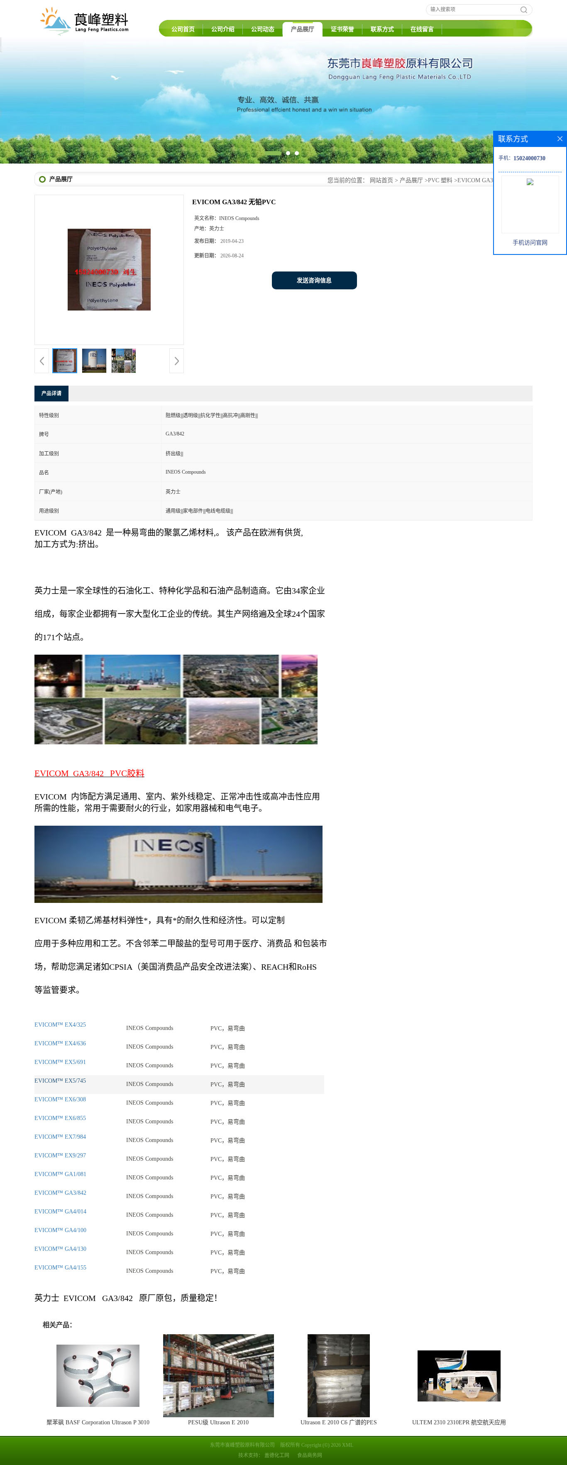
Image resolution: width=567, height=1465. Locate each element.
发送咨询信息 (314, 280)
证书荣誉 (342, 29)
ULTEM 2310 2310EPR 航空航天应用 (459, 1422)
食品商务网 (309, 1455)
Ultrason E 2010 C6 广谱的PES (339, 1422)
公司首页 (183, 29)
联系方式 (382, 29)
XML (347, 1445)
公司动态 (262, 29)
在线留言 (422, 29)
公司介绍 (223, 29)
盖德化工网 (276, 1455)
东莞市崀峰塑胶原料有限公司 (242, 1445)
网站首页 (381, 180)
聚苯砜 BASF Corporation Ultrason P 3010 (97, 1422)
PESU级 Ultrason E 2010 (218, 1422)
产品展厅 (302, 29)
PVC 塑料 (440, 180)
